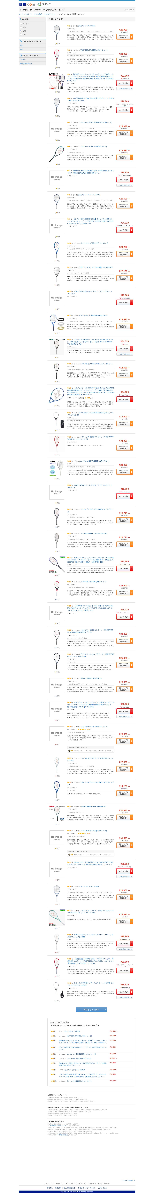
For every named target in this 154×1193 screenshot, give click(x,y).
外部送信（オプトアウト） (87, 1188)
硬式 (21, 45)
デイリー (26, 24)
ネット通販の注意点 (62, 1135)
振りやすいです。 (79, 750)
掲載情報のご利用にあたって (58, 1125)
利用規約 (58, 1188)
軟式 (21, 49)
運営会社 (50, 1188)
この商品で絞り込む (124, 88)
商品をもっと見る (91, 1010)
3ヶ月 (24, 34)
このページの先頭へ (127, 1180)
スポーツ (23, 59)
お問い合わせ (102, 1188)
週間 (24, 27)
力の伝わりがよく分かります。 (82, 854)
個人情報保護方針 (70, 1188)
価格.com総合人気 (26, 63)
